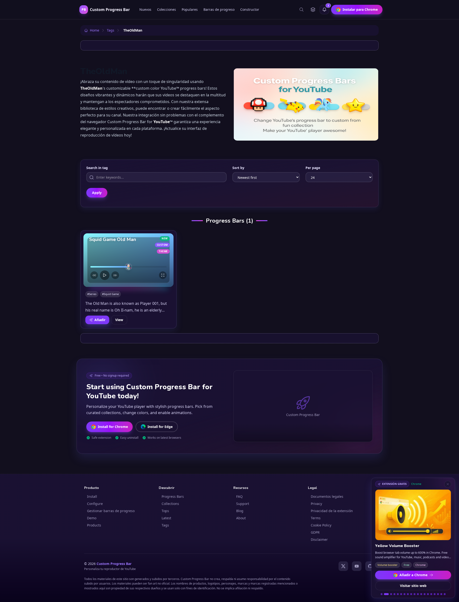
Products (94, 525)
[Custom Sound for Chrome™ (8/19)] (408, 594)
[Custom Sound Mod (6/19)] (401, 594)
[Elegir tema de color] (313, 9)
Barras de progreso (219, 9)
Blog (239, 511)
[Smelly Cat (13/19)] (425, 594)
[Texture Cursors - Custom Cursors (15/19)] (431, 594)
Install (92, 496)
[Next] (115, 275)
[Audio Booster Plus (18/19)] (441, 594)
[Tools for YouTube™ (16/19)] (435, 594)
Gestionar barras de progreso (111, 511)
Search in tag (97, 167)
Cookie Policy (321, 525)
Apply (97, 192)
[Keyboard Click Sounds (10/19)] (414, 594)
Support (242, 503)
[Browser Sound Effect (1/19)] (381, 594)
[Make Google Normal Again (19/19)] (445, 594)
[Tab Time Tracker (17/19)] (438, 594)
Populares (190, 9)
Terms (316, 518)
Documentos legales (327, 496)
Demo (91, 518)
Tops (165, 511)
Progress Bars (173, 496)
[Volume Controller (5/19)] (398, 594)
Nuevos (145, 9)
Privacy (316, 503)
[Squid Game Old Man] (128, 260)
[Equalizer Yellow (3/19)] (391, 594)
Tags (165, 525)
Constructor (249, 9)
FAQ (239, 496)
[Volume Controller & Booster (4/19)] (394, 594)
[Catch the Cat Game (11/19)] (418, 594)
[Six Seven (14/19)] (428, 594)
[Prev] (94, 275)
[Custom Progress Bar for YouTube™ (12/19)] (421, 594)
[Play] (104, 275)
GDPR (315, 532)
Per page (313, 167)
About (241, 518)
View (119, 319)
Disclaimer (319, 539)
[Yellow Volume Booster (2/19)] (386, 594)
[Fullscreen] (163, 275)
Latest (166, 518)
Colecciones (166, 9)
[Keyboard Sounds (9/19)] (411, 594)
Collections (170, 503)
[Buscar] (301, 9)
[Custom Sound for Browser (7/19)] (404, 594)
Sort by (238, 167)
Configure (95, 503)
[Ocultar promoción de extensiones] (447, 484)
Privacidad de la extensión (332, 511)
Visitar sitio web (413, 585)
